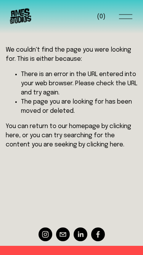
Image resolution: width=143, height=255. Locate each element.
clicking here (105, 144)
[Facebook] (98, 234)
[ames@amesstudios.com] (63, 234)
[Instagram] (45, 234)
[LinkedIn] (80, 234)
